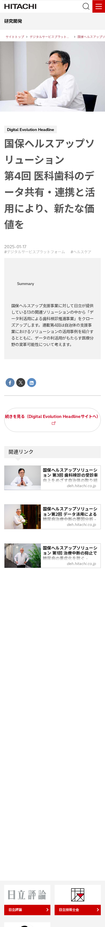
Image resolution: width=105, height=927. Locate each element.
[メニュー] (98, 6)
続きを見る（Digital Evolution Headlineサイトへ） (52, 416)
